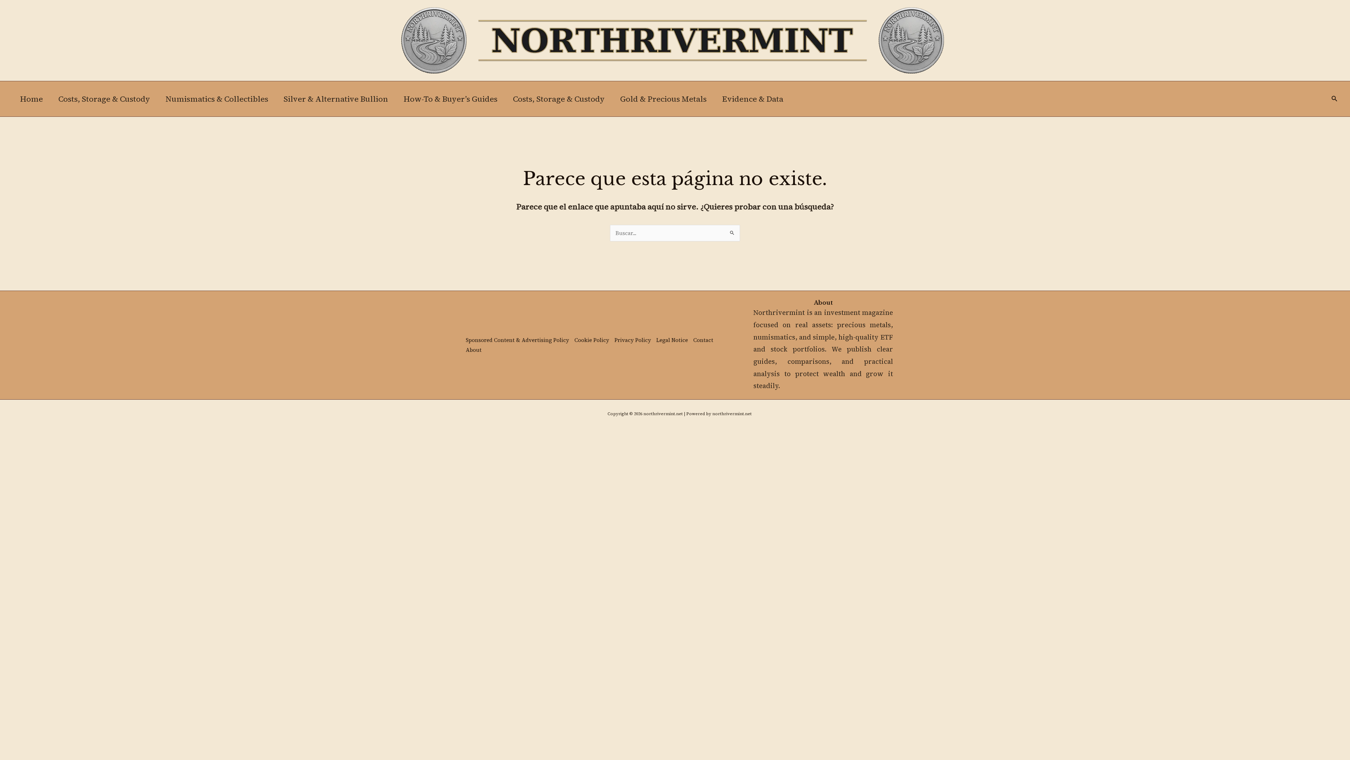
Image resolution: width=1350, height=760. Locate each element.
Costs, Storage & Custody (104, 99)
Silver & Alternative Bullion (336, 99)
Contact (703, 340)
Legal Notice (672, 340)
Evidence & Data (752, 99)
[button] (1334, 99)
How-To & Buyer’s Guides (450, 99)
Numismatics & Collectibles (217, 99)
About (474, 350)
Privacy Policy (633, 340)
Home (31, 99)
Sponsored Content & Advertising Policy (517, 340)
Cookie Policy (591, 340)
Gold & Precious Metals (663, 99)
